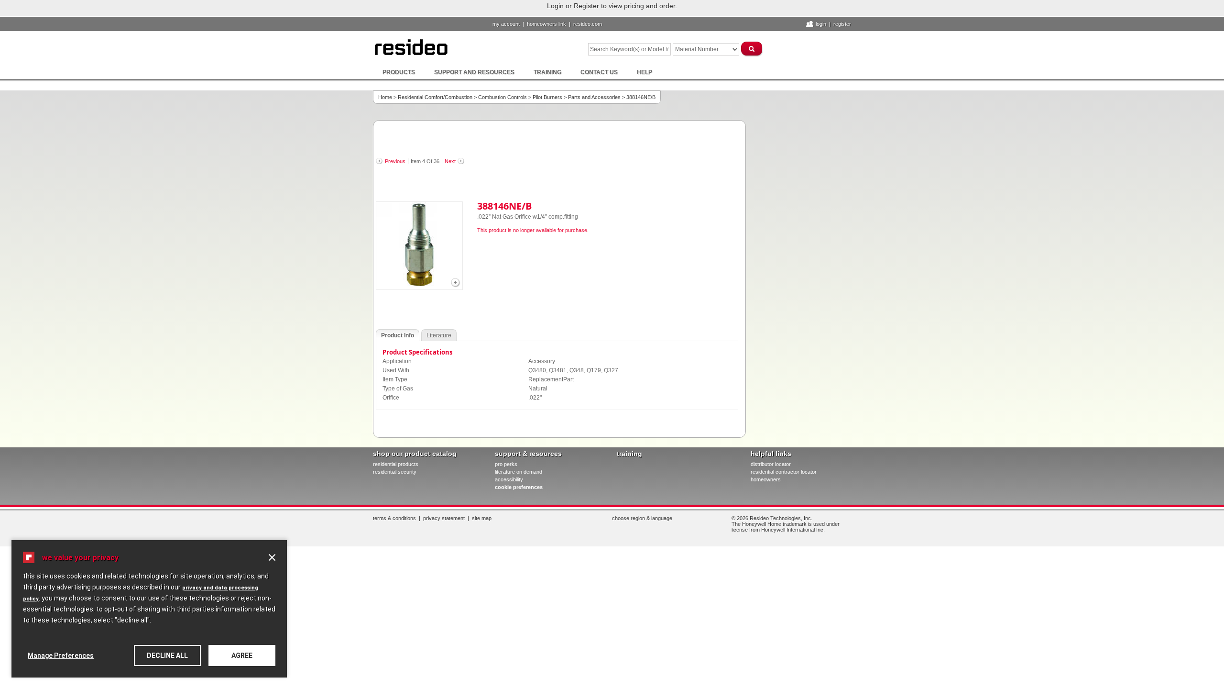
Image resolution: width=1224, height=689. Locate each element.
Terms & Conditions (394, 518)
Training (547, 72)
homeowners (766, 479)
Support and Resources (474, 72)
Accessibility (509, 479)
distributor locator (771, 464)
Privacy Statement (444, 518)
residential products (395, 464)
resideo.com (587, 24)
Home (385, 97)
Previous (395, 161)
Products (398, 72)
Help (644, 72)
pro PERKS (506, 464)
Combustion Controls (502, 97)
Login (821, 24)
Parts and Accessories (594, 97)
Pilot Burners (547, 97)
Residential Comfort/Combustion (435, 97)
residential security (394, 472)
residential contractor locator (784, 472)
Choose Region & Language (642, 518)
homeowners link (546, 24)
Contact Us (599, 72)
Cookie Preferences (519, 487)
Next (450, 161)
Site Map (482, 518)
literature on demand (518, 472)
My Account (506, 24)
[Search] (752, 48)
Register (842, 24)
